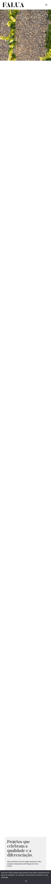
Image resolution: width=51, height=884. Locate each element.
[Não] (48, 877)
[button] (2, 445)
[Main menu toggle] (46, 4)
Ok (26, 881)
